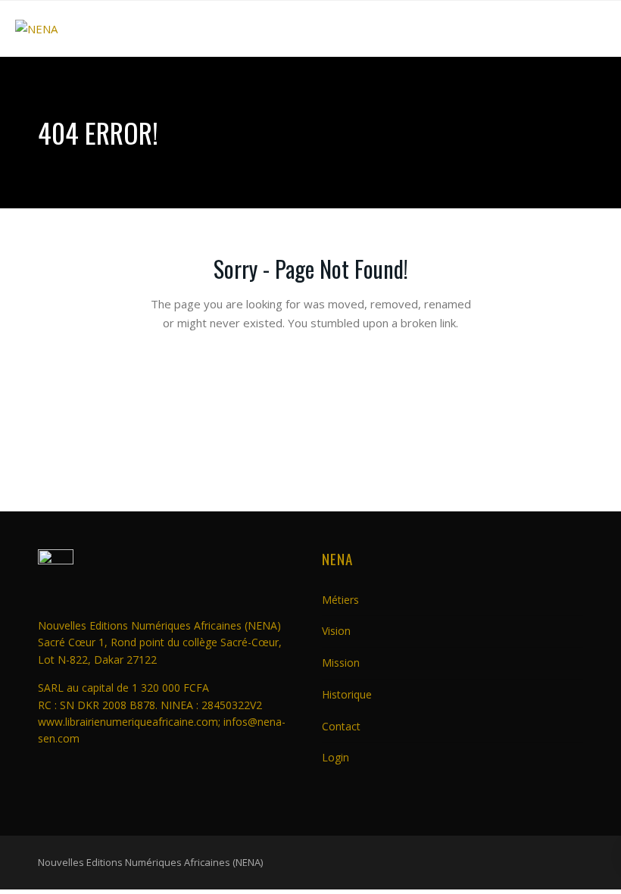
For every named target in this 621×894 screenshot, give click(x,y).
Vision (336, 631)
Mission (341, 662)
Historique (347, 694)
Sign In (399, 471)
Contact (341, 726)
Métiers (340, 599)
